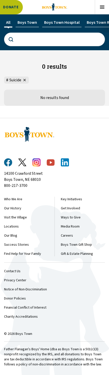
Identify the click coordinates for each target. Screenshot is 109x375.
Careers (67, 235)
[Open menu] (102, 7)
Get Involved (70, 208)
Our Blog (10, 235)
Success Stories (16, 244)
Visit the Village (15, 217)
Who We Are (13, 199)
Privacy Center (15, 280)
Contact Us (12, 271)
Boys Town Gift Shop (76, 244)
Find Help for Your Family (22, 253)
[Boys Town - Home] (54, 7)
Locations (11, 226)
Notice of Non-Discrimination (25, 289)
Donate (11, 7)
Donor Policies (15, 298)
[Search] (54, 39)
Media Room (70, 226)
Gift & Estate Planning (77, 253)
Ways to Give (71, 217)
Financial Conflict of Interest (25, 307)
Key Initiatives (71, 199)
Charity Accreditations (21, 316)
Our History (12, 208)
